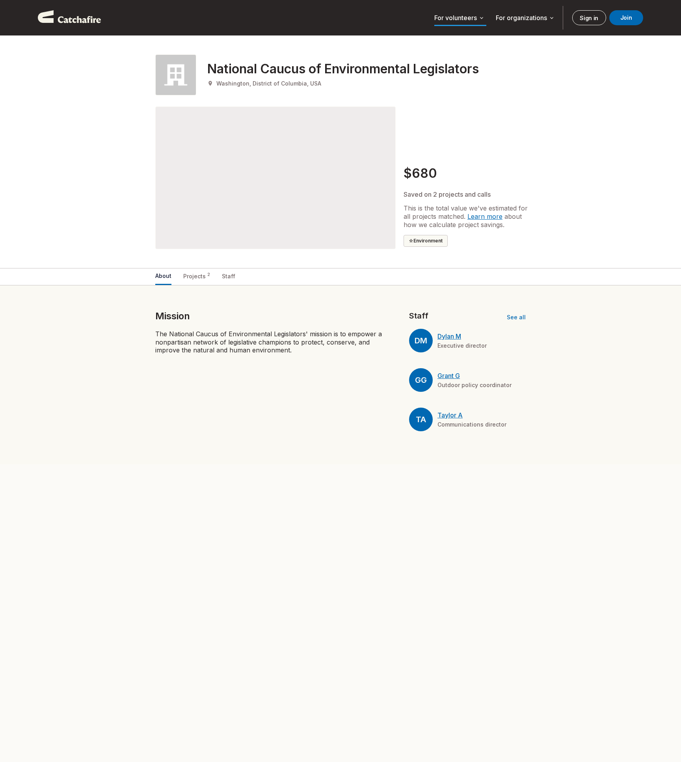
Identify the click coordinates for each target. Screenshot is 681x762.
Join (626, 17)
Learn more (484, 216)
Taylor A (450, 415)
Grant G (448, 376)
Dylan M (449, 336)
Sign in (589, 18)
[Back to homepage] (69, 17)
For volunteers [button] (459, 18)
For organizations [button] (525, 18)
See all (516, 317)
